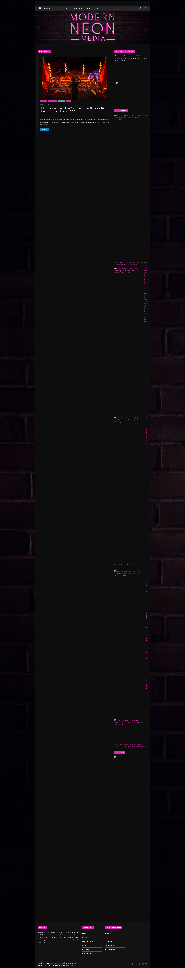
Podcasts (56, 8)
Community (78, 8)
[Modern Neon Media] (40, 8)
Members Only (87, 953)
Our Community (87, 941)
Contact (88, 8)
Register (107, 933)
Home (84, 933)
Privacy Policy (86, 949)
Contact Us (86, 937)
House (68, 100)
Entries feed (109, 941)
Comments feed (110, 945)
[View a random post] (145, 8)
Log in (107, 937)
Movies (65, 8)
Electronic (62, 100)
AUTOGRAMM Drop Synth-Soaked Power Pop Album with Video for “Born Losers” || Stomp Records (145, 295)
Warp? (96, 8)
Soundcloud (118, 58)
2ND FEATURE (43, 100)
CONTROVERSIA (52, 100)
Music (46, 8)
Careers (84, 945)
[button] (49, 8)
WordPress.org (110, 949)
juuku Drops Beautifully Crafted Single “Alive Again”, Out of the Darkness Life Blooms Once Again (146, 630)
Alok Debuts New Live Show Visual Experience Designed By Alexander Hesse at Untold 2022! (72, 109)
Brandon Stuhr (53, 104)
